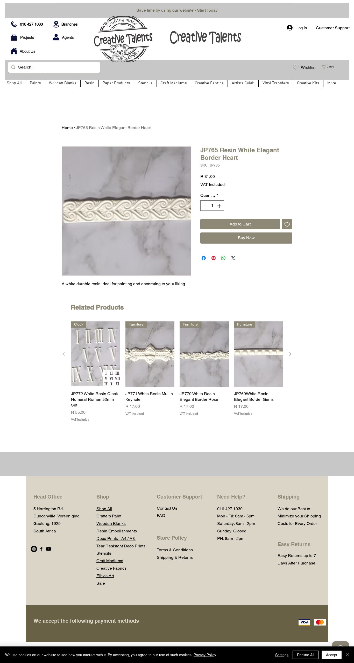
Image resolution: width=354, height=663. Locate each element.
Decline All (305, 654)
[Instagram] (34, 549)
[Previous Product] (63, 354)
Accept (331, 654)
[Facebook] (41, 549)
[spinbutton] (212, 205)
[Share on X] (233, 258)
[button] (330, 67)
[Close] (348, 655)
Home (67, 127)
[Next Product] (290, 354)
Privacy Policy (205, 654)
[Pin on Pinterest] (213, 258)
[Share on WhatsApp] (223, 258)
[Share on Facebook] (204, 258)
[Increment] (219, 205)
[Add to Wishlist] (287, 224)
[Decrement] (204, 205)
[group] (177, 371)
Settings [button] (281, 654)
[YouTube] (48, 549)
